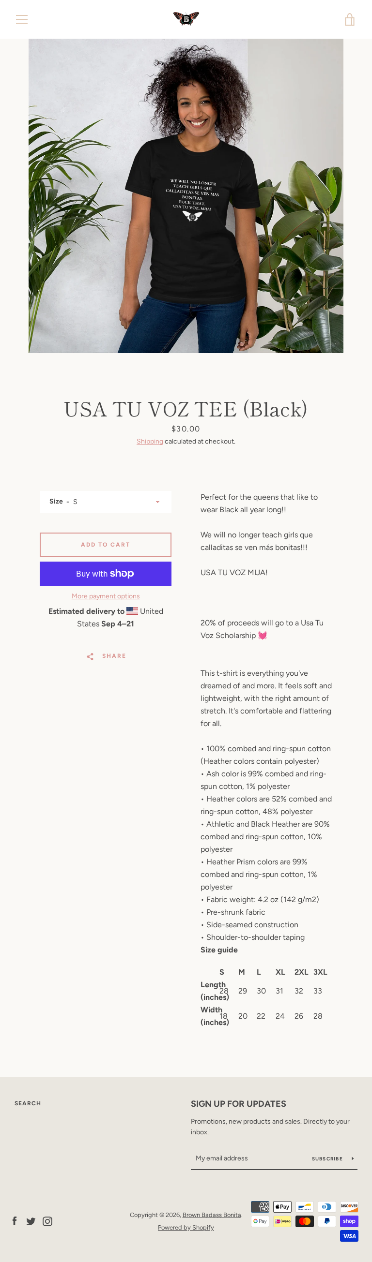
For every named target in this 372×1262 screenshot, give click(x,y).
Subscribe (328, 1159)
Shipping (150, 441)
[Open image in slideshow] (186, 196)
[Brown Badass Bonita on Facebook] (14, 1220)
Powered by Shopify (186, 1227)
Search (28, 1103)
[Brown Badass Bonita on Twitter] (31, 1220)
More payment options (106, 596)
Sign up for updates (238, 1104)
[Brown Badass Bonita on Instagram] (47, 1220)
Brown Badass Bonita (212, 1214)
